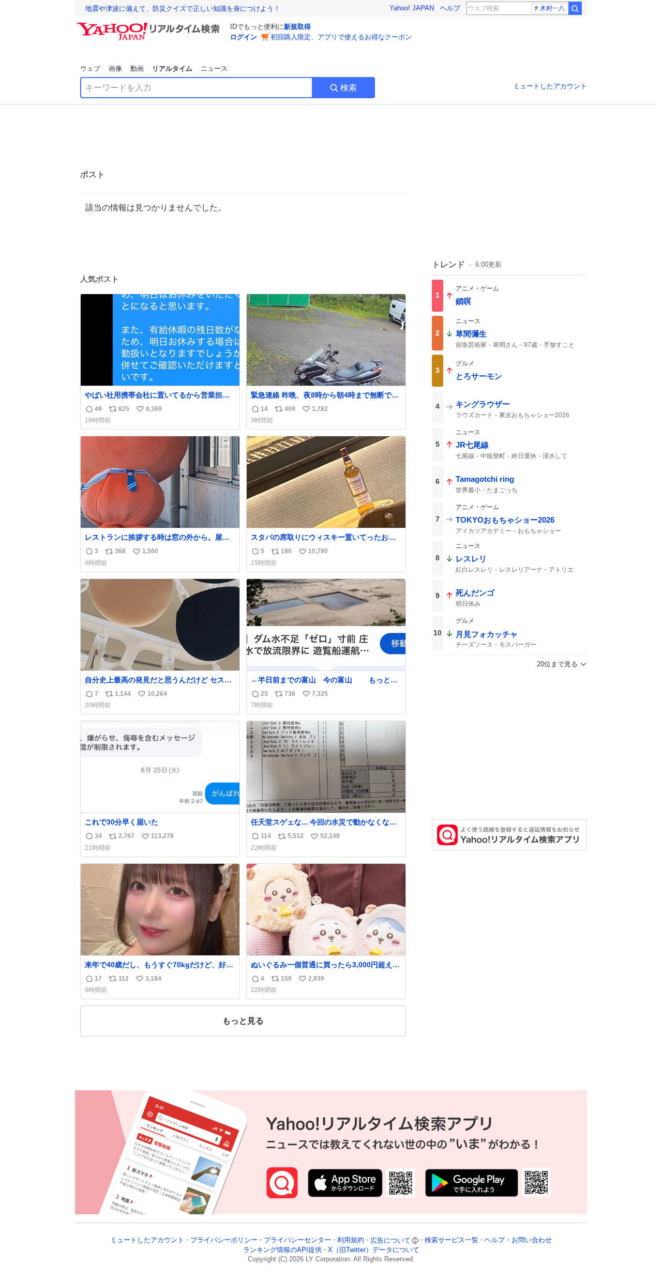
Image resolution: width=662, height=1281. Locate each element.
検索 (348, 87)
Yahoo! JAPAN (411, 8)
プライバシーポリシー (224, 1240)
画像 (115, 68)
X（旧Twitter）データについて (373, 1250)
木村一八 (552, 8)
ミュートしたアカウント (550, 86)
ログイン (243, 37)
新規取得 (297, 26)
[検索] (575, 8)
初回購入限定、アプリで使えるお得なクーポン (341, 37)
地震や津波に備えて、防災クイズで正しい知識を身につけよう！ (182, 8)
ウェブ (90, 68)
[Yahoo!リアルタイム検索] (150, 25)
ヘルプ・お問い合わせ (518, 1240)
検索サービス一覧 (451, 1240)
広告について (390, 1240)
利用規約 (350, 1240)
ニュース (214, 68)
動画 (137, 68)
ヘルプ (450, 8)
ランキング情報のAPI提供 (282, 1250)
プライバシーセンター (297, 1240)
